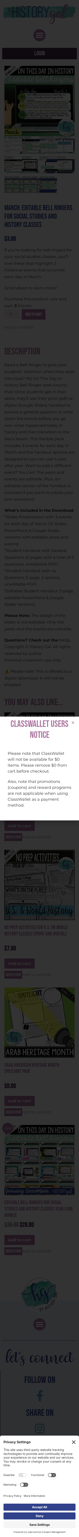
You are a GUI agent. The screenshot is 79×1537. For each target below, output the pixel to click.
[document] (39, 768)
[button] (73, 722)
